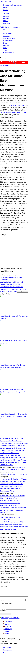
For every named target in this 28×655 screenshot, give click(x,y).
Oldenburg (6, 36)
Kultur (5, 48)
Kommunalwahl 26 (9, 38)
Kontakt (5, 10)
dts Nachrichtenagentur (19, 105)
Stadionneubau (9, 469)
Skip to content (5, 1)
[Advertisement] (14, 251)
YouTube (6, 18)
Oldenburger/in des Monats (12, 5)
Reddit (19, 112)
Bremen (5, 43)
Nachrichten (7, 33)
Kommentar (4, 586)
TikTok (5, 21)
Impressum (7, 647)
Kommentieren (12, 291)
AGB (4, 652)
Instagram (6, 16)
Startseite (3, 291)
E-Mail (25, 112)
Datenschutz (7, 650)
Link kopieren (24, 291)
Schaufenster (9, 52)
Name (2, 600)
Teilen (19, 291)
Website (3, 610)
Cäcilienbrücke (19, 469)
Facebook (6, 14)
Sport (5, 50)
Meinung (6, 45)
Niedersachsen (8, 41)
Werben (5, 7)
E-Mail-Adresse (6, 604)
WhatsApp (6, 23)
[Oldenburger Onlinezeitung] (10, 618)
